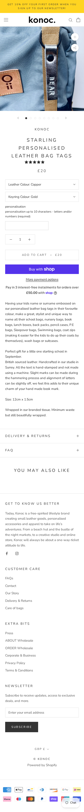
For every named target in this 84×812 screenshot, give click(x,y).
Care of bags (14, 608)
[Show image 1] (26, 118)
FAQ (9, 450)
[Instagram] (17, 553)
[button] (35, 162)
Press (9, 633)
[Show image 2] (31, 118)
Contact (10, 586)
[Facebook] (6, 553)
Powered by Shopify (42, 765)
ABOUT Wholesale (19, 640)
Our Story (12, 593)
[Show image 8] (58, 118)
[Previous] (18, 118)
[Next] (66, 118)
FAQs (9, 578)
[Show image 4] (40, 118)
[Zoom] (75, 37)
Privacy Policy (15, 663)
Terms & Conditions (19, 670)
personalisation (15, 207)
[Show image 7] (53, 118)
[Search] (71, 20)
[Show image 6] (49, 118)
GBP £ (40, 749)
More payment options (42, 279)
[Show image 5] (44, 118)
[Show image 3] (35, 118)
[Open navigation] (6, 20)
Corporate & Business (20, 655)
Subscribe (21, 727)
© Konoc (41, 759)
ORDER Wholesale (19, 648)
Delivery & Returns (28, 436)
